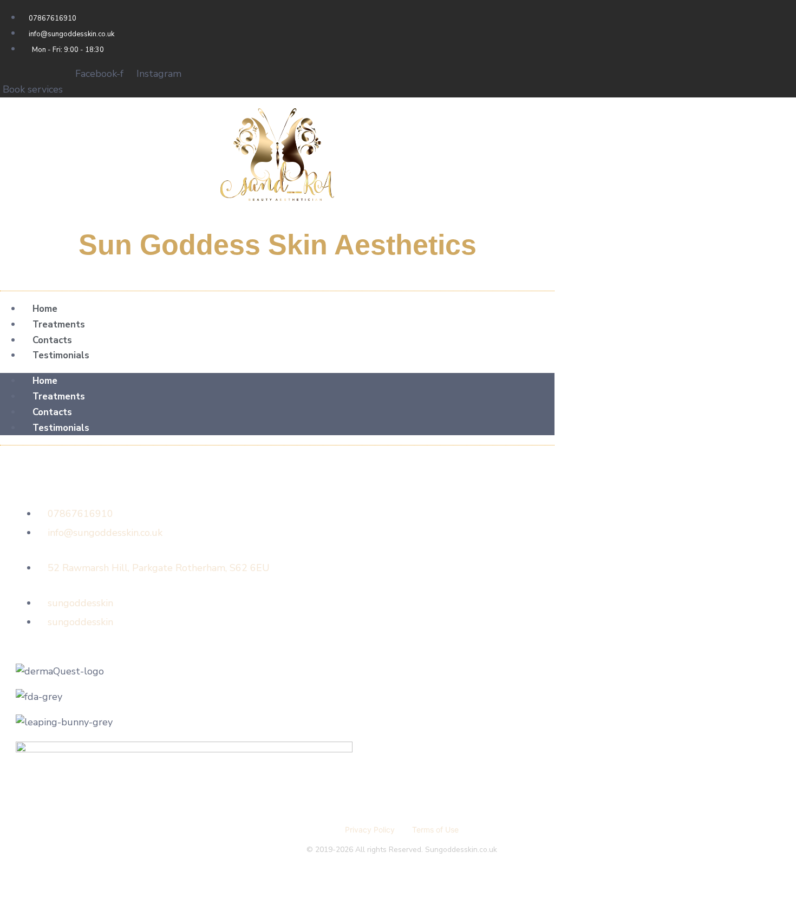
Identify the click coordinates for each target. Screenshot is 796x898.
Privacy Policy (370, 829)
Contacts (52, 340)
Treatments (58, 324)
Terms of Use (435, 829)
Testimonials (60, 355)
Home (44, 309)
